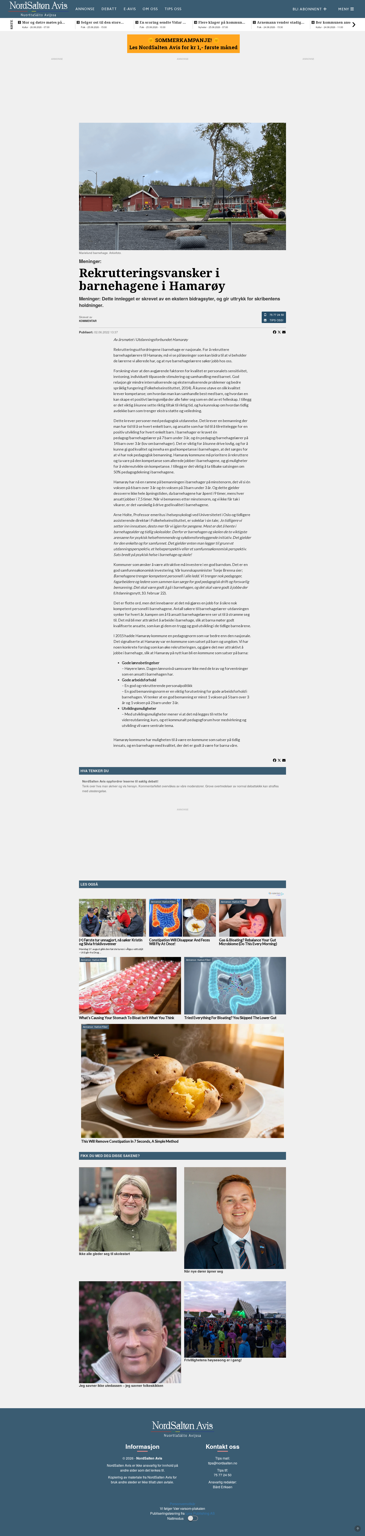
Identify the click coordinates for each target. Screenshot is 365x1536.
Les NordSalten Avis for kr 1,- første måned (183, 47)
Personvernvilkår (182, 1503)
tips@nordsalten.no (222, 1463)
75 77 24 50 (277, 315)
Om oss (150, 9)
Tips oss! (276, 320)
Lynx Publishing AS (200, 1513)
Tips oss (173, 9)
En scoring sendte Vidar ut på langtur (163, 22)
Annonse (85, 9)
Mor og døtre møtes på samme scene (42, 22)
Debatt (109, 9)
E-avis (130, 9)
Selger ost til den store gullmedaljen (101, 22)
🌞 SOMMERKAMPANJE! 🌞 (183, 40)
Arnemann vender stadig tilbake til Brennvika (279, 22)
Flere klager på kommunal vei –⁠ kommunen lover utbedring (221, 22)
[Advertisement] (182, 843)
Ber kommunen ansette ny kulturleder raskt (339, 22)
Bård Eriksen (222, 1486)
